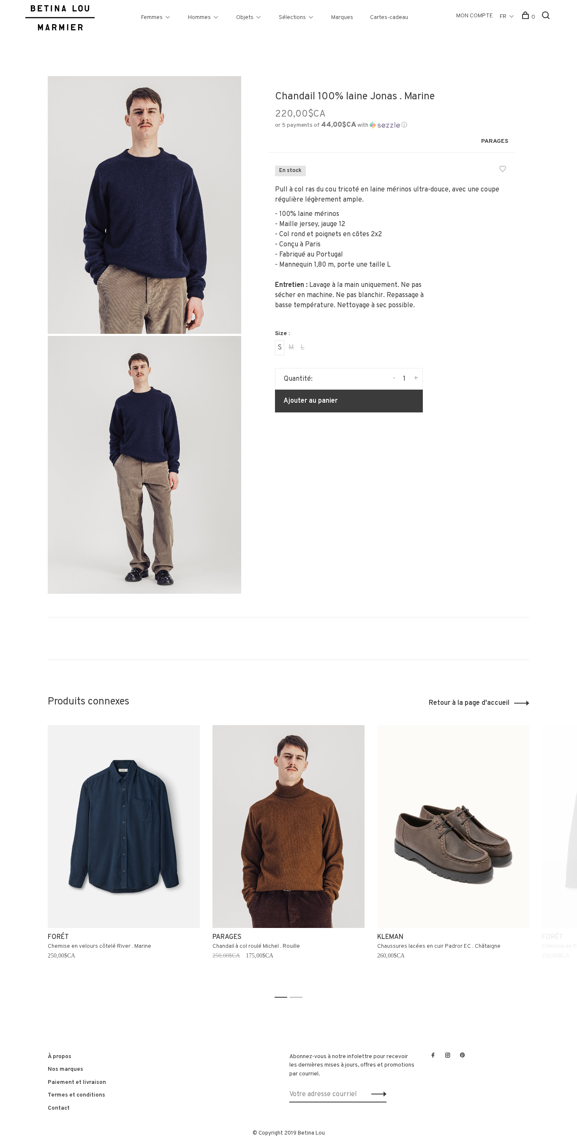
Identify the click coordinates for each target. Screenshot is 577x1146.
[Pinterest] (462, 1056)
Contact (59, 1108)
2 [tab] (298, 997)
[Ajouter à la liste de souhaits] (502, 170)
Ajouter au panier (310, 401)
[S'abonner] (376, 1094)
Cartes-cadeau (389, 17)
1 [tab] (283, 997)
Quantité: (298, 379)
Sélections (292, 17)
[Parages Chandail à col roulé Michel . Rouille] (288, 826)
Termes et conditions (76, 1095)
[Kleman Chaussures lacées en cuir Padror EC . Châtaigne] (453, 826)
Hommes (199, 17)
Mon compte (474, 15)
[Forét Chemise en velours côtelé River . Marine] (124, 826)
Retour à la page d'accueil (469, 703)
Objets (244, 17)
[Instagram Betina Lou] (447, 1056)
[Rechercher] (547, 17)
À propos (59, 1056)
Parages (494, 141)
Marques (342, 17)
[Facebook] (432, 1056)
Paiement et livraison (77, 1082)
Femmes (152, 17)
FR (503, 16)
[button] (341, 125)
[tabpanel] (123, 857)
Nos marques (65, 1069)
